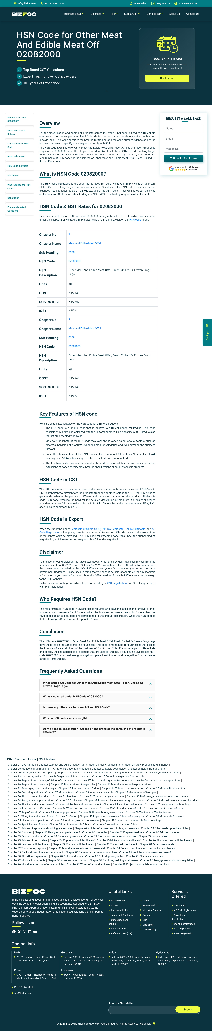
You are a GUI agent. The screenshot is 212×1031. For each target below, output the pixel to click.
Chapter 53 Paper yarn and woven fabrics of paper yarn (112, 816)
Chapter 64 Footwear (20, 832)
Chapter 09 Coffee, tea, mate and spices (31, 772)
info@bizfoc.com (27, 3)
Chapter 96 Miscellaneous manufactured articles (36, 864)
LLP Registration (182, 928)
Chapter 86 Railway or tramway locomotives (91, 852)
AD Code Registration (184, 910)
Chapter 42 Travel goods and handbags (168, 804)
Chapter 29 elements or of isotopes (135, 792)
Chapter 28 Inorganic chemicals (94, 792)
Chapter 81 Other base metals (156, 844)
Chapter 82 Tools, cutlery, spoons (27, 848)
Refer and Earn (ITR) (121, 933)
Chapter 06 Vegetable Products (71, 768)
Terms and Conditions (121, 915)
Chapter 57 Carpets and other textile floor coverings (131, 820)
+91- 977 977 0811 (54, 3)
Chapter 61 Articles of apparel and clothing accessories (40, 828)
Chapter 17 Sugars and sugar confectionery (103, 780)
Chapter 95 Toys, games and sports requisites (166, 860)
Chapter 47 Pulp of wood (22, 812)
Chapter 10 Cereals (68, 772)
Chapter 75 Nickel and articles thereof (119, 840)
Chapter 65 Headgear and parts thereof (57, 832)
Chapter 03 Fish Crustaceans (103, 764)
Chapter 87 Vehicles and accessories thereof (145, 852)
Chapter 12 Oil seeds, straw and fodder (156, 772)
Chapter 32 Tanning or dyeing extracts (102, 796)
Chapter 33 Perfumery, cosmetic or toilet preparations (158, 796)
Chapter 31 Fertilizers (65, 796)
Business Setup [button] (73, 13)
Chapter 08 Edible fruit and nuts (146, 768)
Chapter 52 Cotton (66, 816)
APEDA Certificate (113, 529)
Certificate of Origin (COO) (86, 529)
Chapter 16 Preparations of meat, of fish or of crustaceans (42, 780)
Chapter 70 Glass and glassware (63, 836)
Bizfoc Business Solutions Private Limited (90, 1023)
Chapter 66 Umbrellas (94, 832)
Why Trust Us (163, 3)
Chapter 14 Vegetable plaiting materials (67, 776)
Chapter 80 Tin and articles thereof (117, 844)
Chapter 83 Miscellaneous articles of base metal (77, 848)
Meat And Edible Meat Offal (85, 243)
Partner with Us (150, 905)
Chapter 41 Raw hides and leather (123, 804)
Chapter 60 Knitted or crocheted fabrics (116, 824)
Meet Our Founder (151, 910)
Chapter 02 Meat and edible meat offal (61, 764)
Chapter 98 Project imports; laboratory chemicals (141, 864)
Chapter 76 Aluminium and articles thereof (167, 840)
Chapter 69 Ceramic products (25, 836)
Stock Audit (179, 905)
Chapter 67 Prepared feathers (127, 832)
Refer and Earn (118, 928)
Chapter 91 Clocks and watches (144, 856)
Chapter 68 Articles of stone (162, 832)
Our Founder (139, 3)
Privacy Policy (117, 900)
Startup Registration (184, 924)
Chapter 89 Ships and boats (67, 856)
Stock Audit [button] (131, 13)
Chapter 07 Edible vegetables (109, 768)
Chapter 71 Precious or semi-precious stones (110, 836)
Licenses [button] (96, 13)
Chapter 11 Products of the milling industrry (106, 772)
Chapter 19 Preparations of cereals (28, 784)
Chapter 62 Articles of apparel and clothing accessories (107, 828)
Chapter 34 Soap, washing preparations (31, 800)
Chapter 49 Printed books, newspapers (101, 812)
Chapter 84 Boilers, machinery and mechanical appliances (141, 848)
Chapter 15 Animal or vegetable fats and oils (118, 776)
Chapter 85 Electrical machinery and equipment (35, 852)
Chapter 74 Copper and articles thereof (72, 840)
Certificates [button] (153, 13)
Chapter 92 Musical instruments (26, 860)
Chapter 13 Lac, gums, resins (25, 776)
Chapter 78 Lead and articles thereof (29, 844)
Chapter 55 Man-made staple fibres (28, 820)
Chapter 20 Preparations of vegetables (73, 784)
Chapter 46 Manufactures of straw (164, 808)
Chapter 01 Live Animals (22, 764)
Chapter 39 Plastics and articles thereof (31, 804)
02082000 (74, 261)
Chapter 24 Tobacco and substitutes (123, 788)
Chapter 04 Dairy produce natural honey (145, 764)
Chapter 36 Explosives (69, 800)
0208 (72, 252)
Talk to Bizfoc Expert (183, 158)
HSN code (135, 219)
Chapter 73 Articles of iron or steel (27, 840)
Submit (188, 1009)
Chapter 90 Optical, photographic (104, 856)
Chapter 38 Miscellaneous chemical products (173, 800)
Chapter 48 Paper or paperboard (58, 812)
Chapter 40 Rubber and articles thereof (78, 804)
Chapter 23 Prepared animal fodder (78, 788)
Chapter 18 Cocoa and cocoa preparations (155, 780)
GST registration (117, 583)
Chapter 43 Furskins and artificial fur (29, 808)
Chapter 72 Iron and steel (153, 836)
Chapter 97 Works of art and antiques (88, 864)
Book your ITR (207, 332)
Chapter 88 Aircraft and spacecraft (28, 856)
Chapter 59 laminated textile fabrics (70, 824)
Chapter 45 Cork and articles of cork (121, 808)
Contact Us (192, 13)
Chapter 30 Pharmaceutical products (29, 796)
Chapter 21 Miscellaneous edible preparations (124, 784)
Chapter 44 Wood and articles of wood (75, 808)
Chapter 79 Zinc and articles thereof (73, 844)
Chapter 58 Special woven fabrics (27, 824)
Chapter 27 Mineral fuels (59, 792)
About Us (174, 13)
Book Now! (167, 78)
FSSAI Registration (183, 933)
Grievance (147, 915)
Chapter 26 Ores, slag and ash (25, 792)
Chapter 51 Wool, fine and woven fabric (31, 816)
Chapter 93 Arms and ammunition (67, 860)
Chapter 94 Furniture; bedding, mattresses (113, 860)
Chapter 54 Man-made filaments (165, 816)
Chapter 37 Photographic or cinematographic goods (114, 800)
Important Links (119, 910)
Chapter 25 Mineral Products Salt (165, 788)
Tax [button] (112, 13)
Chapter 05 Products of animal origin (29, 768)
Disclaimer (147, 924)
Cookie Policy (149, 929)
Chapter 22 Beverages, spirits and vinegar (32, 788)
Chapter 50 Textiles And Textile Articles (148, 812)
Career (145, 900)
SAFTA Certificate (135, 529)
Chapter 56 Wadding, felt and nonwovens (75, 820)
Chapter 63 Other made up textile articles (164, 828)
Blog (144, 920)
